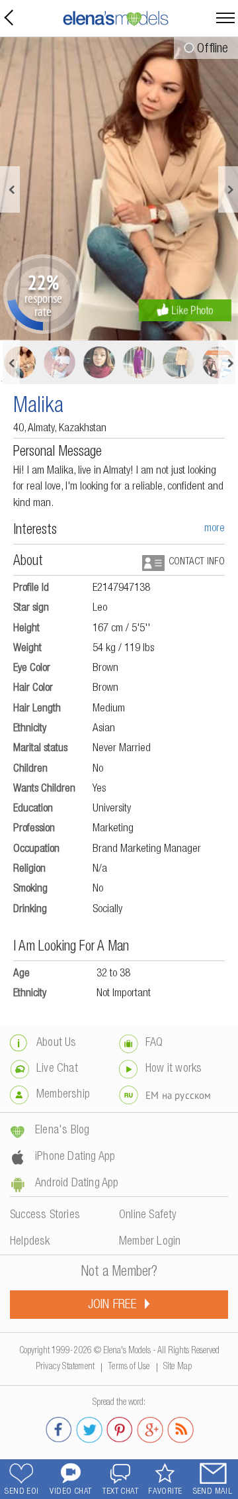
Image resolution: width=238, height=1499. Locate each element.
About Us (56, 1043)
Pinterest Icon (119, 1427)
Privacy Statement (65, 1364)
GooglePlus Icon (150, 1427)
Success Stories (45, 1215)
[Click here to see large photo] (119, 188)
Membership (63, 1095)
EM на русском (178, 1095)
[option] (119, 188)
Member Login (149, 1242)
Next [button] (228, 189)
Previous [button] (10, 189)
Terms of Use (128, 1364)
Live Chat (57, 1069)
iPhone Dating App (75, 1157)
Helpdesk (30, 1242)
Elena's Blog (62, 1131)
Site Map (177, 1364)
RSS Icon (180, 1427)
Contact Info (197, 562)
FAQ (154, 1043)
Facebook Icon (59, 1427)
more (214, 529)
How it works (173, 1069)
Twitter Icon (89, 1427)
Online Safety (148, 1215)
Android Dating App (77, 1184)
